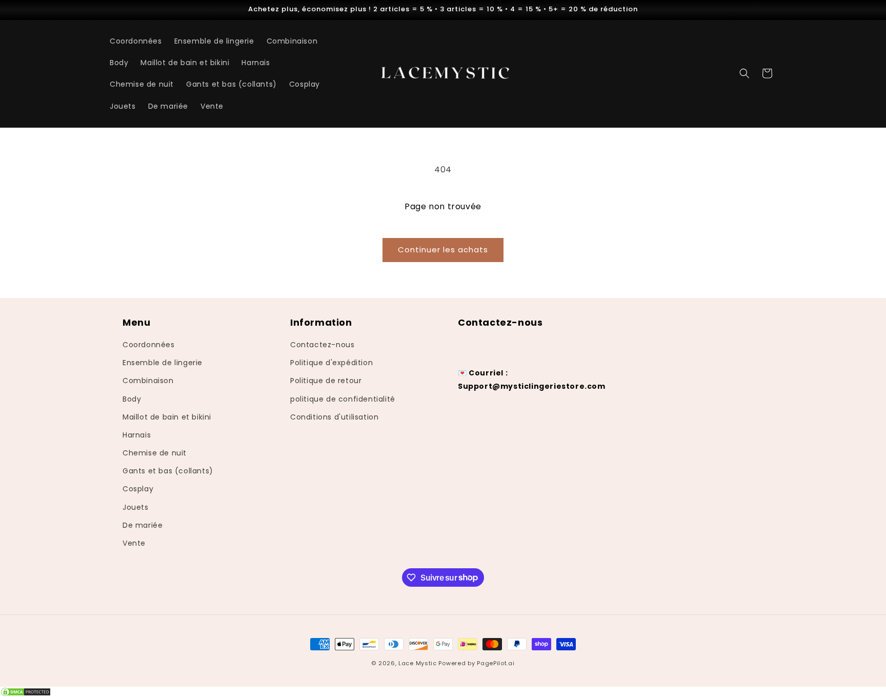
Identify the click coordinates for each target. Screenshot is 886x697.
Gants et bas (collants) (168, 471)
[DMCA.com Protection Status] (443, 692)
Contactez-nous (322, 345)
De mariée (143, 525)
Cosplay (138, 489)
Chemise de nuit (155, 453)
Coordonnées (149, 345)
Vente (134, 543)
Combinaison (148, 381)
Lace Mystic (417, 663)
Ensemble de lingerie (163, 363)
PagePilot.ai (495, 663)
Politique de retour (325, 381)
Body (132, 399)
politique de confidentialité (342, 399)
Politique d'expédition (331, 363)
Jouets (136, 507)
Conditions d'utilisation (334, 417)
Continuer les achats (443, 249)
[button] (744, 73)
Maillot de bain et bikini (167, 417)
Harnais (137, 435)
